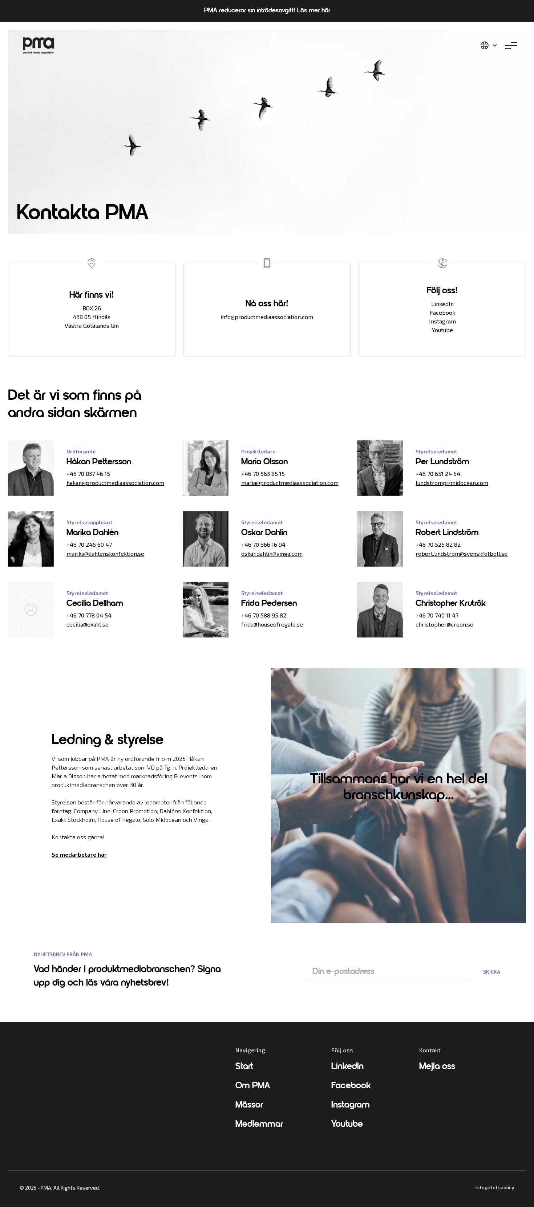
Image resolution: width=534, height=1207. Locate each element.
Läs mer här (313, 11)
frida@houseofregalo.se (272, 624)
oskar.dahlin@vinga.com (272, 553)
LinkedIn (442, 303)
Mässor (249, 1105)
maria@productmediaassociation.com (290, 482)
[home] (38, 45)
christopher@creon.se (444, 624)
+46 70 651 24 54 (438, 473)
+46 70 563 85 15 (263, 473)
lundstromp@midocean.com (452, 482)
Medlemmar (259, 1124)
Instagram (442, 321)
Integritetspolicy (495, 1187)
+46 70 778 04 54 (89, 615)
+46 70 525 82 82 (438, 544)
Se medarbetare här (79, 854)
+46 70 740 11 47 (437, 615)
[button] (489, 45)
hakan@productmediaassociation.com (115, 482)
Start (244, 1066)
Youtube (442, 329)
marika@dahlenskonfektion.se (105, 553)
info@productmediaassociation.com (267, 316)
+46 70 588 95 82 (263, 615)
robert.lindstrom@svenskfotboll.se (461, 553)
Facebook (442, 312)
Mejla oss (437, 1066)
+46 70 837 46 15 (88, 473)
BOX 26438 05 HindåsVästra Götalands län (92, 317)
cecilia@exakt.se (87, 624)
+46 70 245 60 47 (89, 544)
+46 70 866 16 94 (263, 544)
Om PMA (252, 1085)
